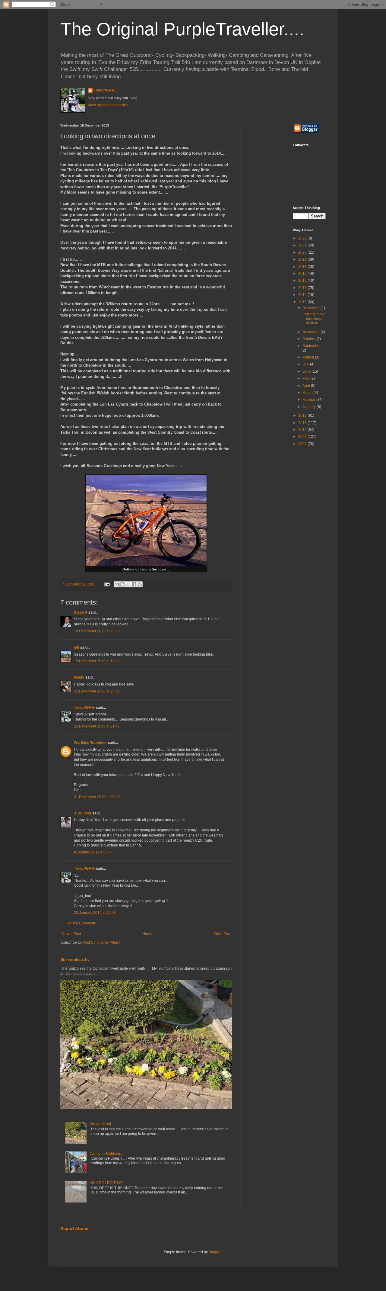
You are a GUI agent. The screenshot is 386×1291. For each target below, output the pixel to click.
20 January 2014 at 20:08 (95, 912)
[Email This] (117, 584)
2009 (303, 437)
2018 (303, 267)
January (309, 407)
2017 (303, 273)
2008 (303, 444)
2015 (303, 288)
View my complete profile (108, 105)
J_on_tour (82, 813)
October (309, 339)
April (306, 386)
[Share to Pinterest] (140, 584)
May (306, 378)
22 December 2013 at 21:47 (97, 726)
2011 (303, 423)
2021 (303, 245)
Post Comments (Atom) (101, 942)
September (311, 346)
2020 (303, 252)
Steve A (80, 612)
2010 (303, 430)
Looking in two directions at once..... (313, 318)
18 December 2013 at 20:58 (97, 631)
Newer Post (71, 934)
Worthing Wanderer (90, 742)
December (311, 308)
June (307, 371)
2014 (303, 295)
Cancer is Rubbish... (106, 1153)
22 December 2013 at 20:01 (97, 691)
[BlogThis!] (122, 584)
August (308, 357)
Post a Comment (81, 923)
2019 (303, 259)
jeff (76, 647)
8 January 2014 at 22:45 (94, 852)
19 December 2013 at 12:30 (97, 661)
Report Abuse (74, 1228)
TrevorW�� (104, 90)
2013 (303, 302)
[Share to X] (128, 584)
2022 (303, 238)
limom (79, 677)
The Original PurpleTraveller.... (182, 29)
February (310, 399)
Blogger (215, 1252)
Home (147, 934)
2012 (303, 415)
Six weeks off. (74, 959)
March (308, 392)
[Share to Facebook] (134, 584)
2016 (303, 280)
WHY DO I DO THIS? (107, 1183)
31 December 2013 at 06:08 (97, 797)
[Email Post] (107, 584)
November (311, 332)
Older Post (222, 934)
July (306, 364)
